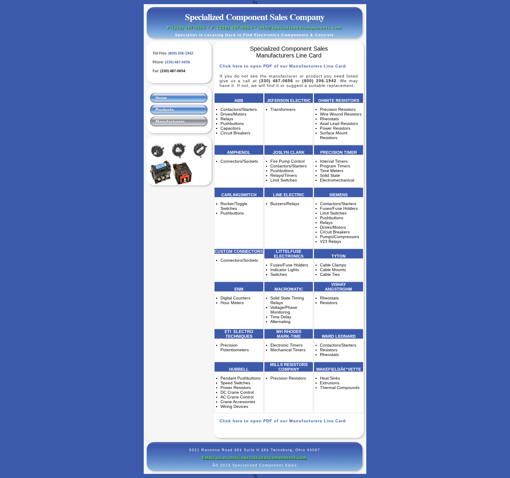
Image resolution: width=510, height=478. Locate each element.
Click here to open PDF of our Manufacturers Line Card (283, 66)
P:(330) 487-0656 (186, 28)
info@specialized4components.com (300, 28)
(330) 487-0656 (177, 62)
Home (161, 97)
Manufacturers (170, 121)
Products (165, 109)
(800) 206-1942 (180, 53)
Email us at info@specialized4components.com (254, 458)
